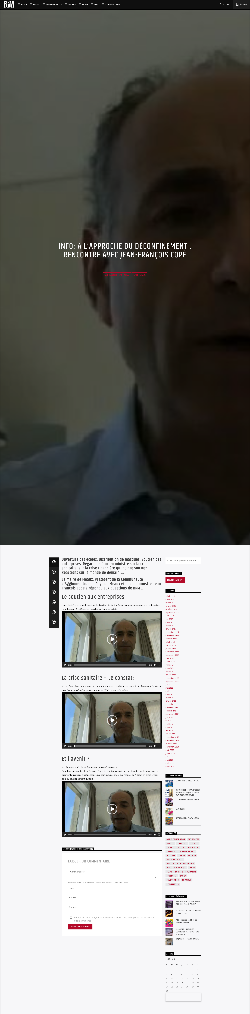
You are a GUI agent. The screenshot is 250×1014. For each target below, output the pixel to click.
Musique (192, 884)
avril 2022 (169, 719)
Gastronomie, (187, 880)
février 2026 (170, 631)
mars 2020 (169, 794)
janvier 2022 (170, 729)
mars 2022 (169, 722)
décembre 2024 (172, 660)
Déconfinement (191, 875)
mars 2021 (169, 755)
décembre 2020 (172, 765)
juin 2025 (169, 647)
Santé (170, 900)
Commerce (182, 871)
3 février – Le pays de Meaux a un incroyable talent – (188, 931)
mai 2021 (169, 749)
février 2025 (170, 654)
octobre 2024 (171, 667)
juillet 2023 (170, 690)
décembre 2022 (172, 706)
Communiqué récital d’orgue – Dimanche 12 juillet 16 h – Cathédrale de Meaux (188, 821)
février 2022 (170, 726)
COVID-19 (194, 871)
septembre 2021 (172, 742)
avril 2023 (169, 693)
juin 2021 (169, 745)
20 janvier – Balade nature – (188, 967)
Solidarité (190, 900)
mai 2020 (169, 788)
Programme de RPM (54, 4)
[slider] (110, 693)
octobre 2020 (171, 772)
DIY (179, 875)
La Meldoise (181, 837)
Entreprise (172, 880)
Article (170, 871)
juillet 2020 (170, 781)
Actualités (193, 867)
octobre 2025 (171, 637)
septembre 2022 (172, 709)
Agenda (85, 4)
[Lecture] (65, 693)
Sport (183, 904)
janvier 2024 (170, 677)
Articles (36, 4)
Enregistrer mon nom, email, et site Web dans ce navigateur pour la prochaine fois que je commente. (114, 946)
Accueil (24, 4)
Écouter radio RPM (175, 608)
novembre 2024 (172, 663)
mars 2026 (169, 627)
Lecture (226, 4)
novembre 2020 (172, 768)
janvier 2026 (170, 634)
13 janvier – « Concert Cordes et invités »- (188, 940)
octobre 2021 (171, 739)
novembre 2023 (172, 680)
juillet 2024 (170, 670)
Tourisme (187, 908)
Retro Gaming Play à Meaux (187, 846)
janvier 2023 (170, 703)
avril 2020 (169, 791)
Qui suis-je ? (180, 896)
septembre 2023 (172, 683)
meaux (127, 288)
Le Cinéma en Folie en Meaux (187, 828)
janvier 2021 (170, 762)
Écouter (243, 4)
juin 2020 (169, 785)
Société (179, 900)
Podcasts (72, 4)
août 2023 (169, 686)
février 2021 (170, 758)
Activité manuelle (176, 867)
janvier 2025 (170, 657)
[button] (112, 667)
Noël (169, 896)
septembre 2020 (172, 775)
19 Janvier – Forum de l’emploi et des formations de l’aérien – (187, 960)
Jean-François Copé (113, 288)
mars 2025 (169, 650)
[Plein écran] (159, 693)
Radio (192, 896)
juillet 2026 (170, 624)
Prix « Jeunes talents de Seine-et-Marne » (186, 949)
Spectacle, (172, 904)
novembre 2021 (172, 735)
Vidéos (96, 4)
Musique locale (175, 888)
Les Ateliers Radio (112, 4)
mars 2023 (169, 696)
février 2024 (170, 673)
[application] (112, 667)
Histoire (171, 884)
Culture (171, 875)
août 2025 (169, 644)
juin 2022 (169, 713)
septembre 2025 (172, 641)
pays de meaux (139, 288)
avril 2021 (169, 752)
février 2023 (170, 699)
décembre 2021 (172, 732)
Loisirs (181, 884)
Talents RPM (173, 908)
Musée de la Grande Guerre (180, 892)
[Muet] (155, 693)
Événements (173, 912)
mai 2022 (169, 716)
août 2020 (169, 778)
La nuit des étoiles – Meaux (188, 809)
